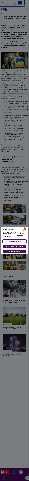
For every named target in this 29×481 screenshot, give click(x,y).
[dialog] (14, 240)
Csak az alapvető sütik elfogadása (14, 246)
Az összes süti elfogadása (14, 241)
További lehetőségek (14, 251)
